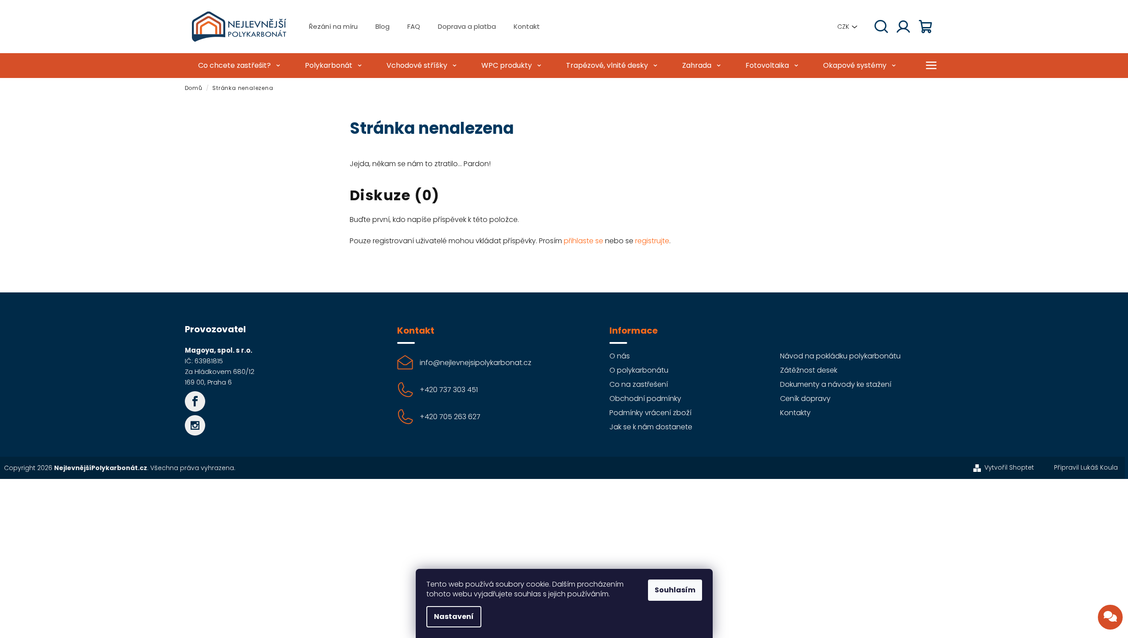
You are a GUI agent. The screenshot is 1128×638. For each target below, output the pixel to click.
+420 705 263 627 (450, 417)
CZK (843, 26)
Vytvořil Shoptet (1009, 467)
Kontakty (795, 413)
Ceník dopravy (805, 398)
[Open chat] (1110, 617)
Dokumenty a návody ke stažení (835, 384)
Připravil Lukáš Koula (1086, 467)
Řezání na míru (333, 26)
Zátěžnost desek (808, 370)
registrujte (652, 241)
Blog (382, 26)
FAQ (413, 26)
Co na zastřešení (638, 384)
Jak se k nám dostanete (650, 427)
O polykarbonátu (638, 370)
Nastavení (454, 616)
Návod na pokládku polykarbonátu (840, 356)
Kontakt (527, 26)
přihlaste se (583, 241)
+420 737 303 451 (449, 390)
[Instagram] (195, 425)
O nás (619, 356)
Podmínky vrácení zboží (650, 413)
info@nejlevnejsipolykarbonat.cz (475, 363)
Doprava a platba (467, 26)
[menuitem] (238, 65)
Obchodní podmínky (645, 398)
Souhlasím (675, 590)
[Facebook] (195, 401)
